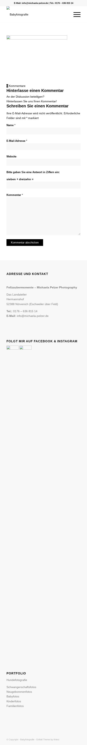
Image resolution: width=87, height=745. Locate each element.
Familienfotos (15, 706)
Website (11, 156)
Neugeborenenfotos (19, 691)
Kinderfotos (13, 701)
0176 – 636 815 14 (64, 3)
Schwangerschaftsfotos (21, 687)
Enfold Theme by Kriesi (47, 739)
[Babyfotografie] (36, 14)
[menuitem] (75, 14)
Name (10, 125)
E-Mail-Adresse (16, 140)
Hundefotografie (16, 680)
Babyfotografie (27, 739)
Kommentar (14, 194)
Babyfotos (12, 696)
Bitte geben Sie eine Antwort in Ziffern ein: (33, 172)
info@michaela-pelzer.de (35, 3)
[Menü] (75, 14)
